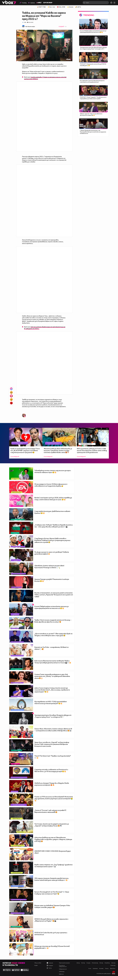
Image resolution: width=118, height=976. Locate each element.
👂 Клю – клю (51, 7)
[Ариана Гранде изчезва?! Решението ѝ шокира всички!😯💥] (21, 582)
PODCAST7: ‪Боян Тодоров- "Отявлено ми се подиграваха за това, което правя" (93, 97)
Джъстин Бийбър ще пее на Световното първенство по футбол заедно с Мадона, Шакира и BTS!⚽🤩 (53, 839)
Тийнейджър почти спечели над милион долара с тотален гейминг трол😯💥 (52, 471)
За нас (89, 968)
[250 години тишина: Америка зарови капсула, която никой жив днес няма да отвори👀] (21, 881)
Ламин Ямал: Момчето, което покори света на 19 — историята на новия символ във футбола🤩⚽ (53, 730)
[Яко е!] (11, 389)
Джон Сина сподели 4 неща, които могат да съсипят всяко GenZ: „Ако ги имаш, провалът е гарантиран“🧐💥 (52, 690)
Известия (61, 974)
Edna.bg (101, 962)
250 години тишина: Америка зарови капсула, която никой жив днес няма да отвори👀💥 (51, 879)
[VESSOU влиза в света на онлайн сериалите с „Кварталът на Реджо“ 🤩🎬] (21, 922)
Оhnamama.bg (95, 962)
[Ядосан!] (11, 403)
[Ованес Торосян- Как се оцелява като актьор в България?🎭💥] (93, 107)
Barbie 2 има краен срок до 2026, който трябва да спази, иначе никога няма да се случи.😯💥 (53, 498)
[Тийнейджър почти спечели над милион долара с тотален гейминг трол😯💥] (21, 473)
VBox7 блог (112, 968)
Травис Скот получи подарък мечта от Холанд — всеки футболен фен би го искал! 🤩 (52, 621)
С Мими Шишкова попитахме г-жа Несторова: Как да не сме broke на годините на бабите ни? (93, 132)
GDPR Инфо (61, 971)
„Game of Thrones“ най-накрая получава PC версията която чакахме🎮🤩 (50, 811)
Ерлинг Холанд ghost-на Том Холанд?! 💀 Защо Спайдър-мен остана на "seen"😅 (51, 893)
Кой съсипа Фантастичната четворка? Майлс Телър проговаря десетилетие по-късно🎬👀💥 (52, 662)
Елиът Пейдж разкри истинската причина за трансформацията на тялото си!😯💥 (93, 31)
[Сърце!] (11, 396)
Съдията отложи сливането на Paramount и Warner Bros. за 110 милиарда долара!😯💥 (51, 770)
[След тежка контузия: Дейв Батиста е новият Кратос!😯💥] (21, 514)
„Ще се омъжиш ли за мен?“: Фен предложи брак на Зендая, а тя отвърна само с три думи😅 (53, 634)
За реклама (95, 968)
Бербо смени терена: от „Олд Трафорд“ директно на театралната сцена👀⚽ (53, 865)
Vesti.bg (83, 962)
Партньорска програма (64, 962)
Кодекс (36, 965)
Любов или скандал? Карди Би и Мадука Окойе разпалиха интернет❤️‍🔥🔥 (51, 784)
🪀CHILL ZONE (61, 7)
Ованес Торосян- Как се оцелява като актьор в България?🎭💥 (91, 114)
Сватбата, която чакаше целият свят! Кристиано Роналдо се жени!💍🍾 (49, 566)
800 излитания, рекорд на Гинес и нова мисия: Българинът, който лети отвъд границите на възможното (92, 450)
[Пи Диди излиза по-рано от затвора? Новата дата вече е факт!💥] (21, 555)
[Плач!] (11, 399)
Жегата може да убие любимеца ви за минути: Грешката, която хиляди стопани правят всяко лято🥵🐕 (58, 450)
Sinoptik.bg (107, 962)
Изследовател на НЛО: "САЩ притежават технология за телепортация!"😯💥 (50, 702)
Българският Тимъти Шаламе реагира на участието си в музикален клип (92, 81)
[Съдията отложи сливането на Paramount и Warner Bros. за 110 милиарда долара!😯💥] (21, 772)
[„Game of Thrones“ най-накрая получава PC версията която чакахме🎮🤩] (21, 813)
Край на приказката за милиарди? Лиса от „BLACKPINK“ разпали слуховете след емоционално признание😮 (25, 450)
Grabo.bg (113, 962)
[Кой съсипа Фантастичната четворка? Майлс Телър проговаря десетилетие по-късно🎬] (21, 664)
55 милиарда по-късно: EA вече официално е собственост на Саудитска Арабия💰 (50, 485)
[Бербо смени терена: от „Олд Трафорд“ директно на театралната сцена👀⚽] (21, 868)
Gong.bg (88, 962)
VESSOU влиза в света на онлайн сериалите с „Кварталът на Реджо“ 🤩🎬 (51, 920)
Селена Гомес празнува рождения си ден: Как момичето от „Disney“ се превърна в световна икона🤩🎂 (52, 676)
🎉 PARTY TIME (41, 7)
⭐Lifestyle (70, 7)
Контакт (101, 968)
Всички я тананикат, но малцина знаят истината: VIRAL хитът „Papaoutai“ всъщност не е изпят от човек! (53, 595)
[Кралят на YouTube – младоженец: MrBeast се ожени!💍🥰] (21, 650)
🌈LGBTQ (78, 7)
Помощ (106, 968)
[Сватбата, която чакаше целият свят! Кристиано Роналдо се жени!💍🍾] (21, 569)
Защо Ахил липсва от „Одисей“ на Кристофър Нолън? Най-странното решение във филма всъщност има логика (51, 744)
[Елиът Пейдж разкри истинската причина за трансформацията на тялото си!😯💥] (93, 24)
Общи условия (37, 962)
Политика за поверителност (63, 966)
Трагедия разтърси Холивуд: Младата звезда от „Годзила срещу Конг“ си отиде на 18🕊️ (93, 48)
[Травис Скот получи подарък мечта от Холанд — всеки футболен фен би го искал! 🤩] (21, 623)
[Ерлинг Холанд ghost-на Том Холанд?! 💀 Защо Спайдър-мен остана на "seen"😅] (21, 895)
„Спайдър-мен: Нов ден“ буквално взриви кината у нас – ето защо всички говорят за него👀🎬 (53, 526)
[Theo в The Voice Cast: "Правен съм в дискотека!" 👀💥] (21, 759)
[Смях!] (11, 392)
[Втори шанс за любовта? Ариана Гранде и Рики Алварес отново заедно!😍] (21, 908)
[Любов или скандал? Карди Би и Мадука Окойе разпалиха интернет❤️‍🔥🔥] (21, 786)
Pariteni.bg (113, 965)
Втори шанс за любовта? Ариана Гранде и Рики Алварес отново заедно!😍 (52, 906)
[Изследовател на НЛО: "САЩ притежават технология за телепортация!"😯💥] (21, 705)
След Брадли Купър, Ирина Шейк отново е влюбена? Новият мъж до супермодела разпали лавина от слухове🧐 (52, 540)
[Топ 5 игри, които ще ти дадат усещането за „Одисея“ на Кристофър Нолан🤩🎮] (21, 827)
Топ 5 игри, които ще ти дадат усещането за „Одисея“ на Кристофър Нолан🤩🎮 (51, 825)
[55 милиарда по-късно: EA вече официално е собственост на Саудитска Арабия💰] (21, 487)
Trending (88, 15)
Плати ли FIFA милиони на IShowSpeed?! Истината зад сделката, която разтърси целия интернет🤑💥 (53, 798)
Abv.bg (78, 962)
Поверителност (63, 969)
